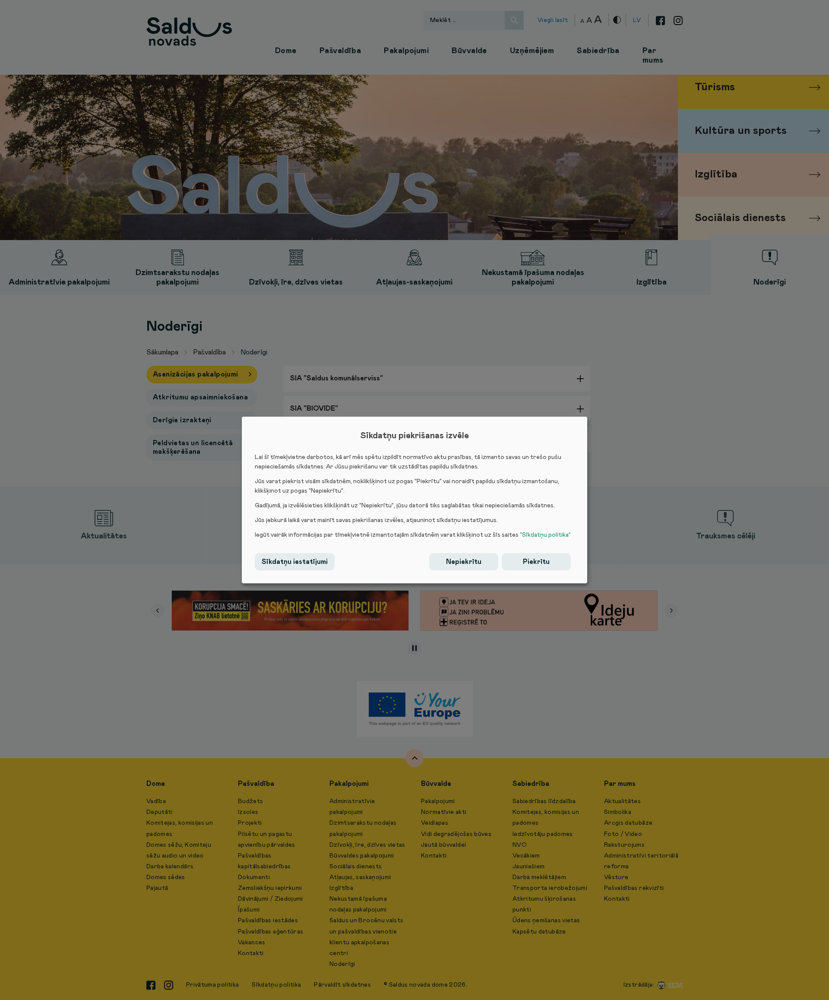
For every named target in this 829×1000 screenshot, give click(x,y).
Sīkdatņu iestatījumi (295, 561)
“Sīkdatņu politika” (545, 535)
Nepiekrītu (463, 561)
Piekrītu (536, 561)
